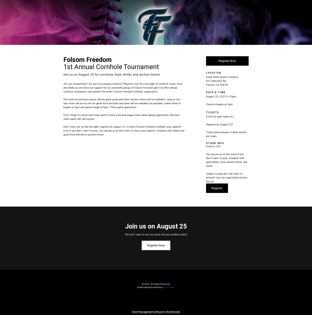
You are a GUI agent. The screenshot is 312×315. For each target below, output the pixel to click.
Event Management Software (148, 311)
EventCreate (169, 287)
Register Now (227, 61)
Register (217, 188)
